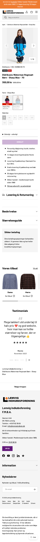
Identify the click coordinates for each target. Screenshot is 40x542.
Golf (23, 501)
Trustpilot (13, 2)
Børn (14, 501)
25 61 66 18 (12, 442)
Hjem (3, 24)
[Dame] (10, 281)
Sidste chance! (6, 503)
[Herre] (27, 281)
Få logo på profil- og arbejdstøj (19, 186)
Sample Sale (16, 503)
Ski (19, 501)
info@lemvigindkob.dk (16, 426)
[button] (31, 11)
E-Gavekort (25, 503)
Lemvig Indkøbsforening (11, 369)
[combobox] (20, 17)
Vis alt (35, 268)
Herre (27, 292)
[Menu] (36, 11)
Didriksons (6, 67)
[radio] (7, 102)
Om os (7, 448)
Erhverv (33, 503)
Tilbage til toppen (20, 387)
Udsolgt (20, 142)
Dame (10, 292)
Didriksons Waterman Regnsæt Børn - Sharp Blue (21, 24)
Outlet (28, 501)
